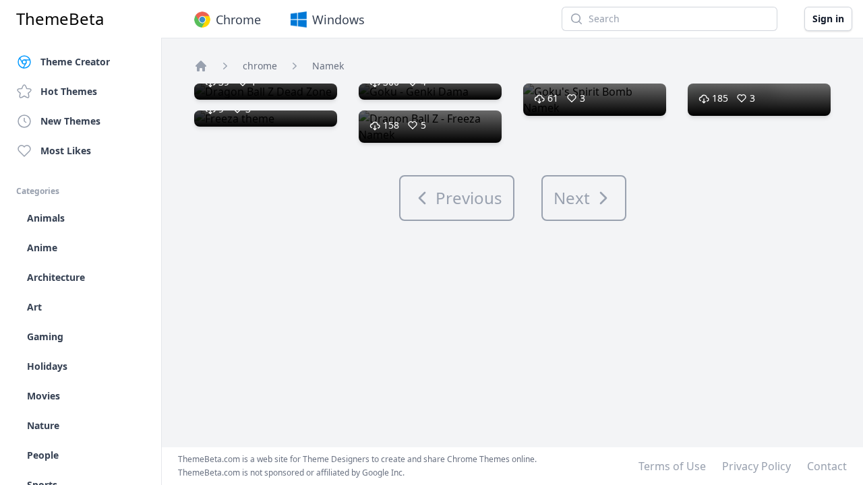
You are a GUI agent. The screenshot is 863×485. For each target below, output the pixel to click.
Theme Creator (75, 61)
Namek (328, 65)
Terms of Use (672, 466)
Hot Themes (68, 91)
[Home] (201, 66)
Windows (338, 19)
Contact (827, 466)
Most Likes (65, 150)
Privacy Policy (756, 466)
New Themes (70, 121)
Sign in (828, 18)
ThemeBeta (60, 19)
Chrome (238, 19)
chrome (260, 65)
